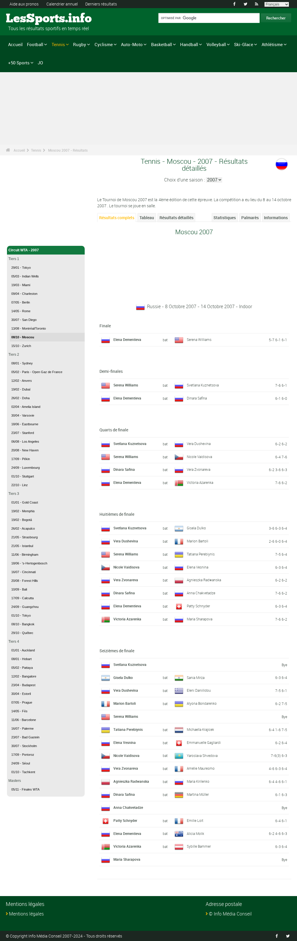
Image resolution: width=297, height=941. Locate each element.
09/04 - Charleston (24, 293)
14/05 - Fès (19, 711)
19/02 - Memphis (23, 511)
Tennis (58, 44)
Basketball (161, 44)
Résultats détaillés (176, 217)
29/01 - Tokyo (21, 267)
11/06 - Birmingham (24, 554)
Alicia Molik (195, 833)
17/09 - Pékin (20, 459)
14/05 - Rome (20, 311)
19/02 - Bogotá (21, 520)
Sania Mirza (195, 677)
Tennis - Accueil (21, 238)
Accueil (15, 44)
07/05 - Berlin (20, 302)
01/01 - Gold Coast (24, 502)
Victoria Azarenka (200, 482)
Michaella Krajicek (200, 729)
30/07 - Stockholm (24, 746)
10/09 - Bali (19, 589)
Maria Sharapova (199, 619)
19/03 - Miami (20, 285)
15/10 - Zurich (21, 346)
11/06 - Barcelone (23, 720)
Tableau (147, 217)
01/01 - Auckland (23, 650)
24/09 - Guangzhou (25, 606)
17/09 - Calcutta (22, 598)
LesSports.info (28, 19)
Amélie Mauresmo (201, 768)
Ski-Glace (243, 44)
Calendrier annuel (62, 4)
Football (35, 44)
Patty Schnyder (198, 606)
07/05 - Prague (21, 702)
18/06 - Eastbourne (24, 424)
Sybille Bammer (199, 846)
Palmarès (250, 217)
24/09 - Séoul (20, 763)
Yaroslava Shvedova (202, 755)
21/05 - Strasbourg (24, 537)
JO (40, 63)
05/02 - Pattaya (22, 667)
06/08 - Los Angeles (25, 441)
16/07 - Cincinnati (23, 572)
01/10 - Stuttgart (22, 476)
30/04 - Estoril (21, 693)
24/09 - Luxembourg (25, 467)
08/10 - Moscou (22, 337)
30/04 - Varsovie (22, 415)
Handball (189, 44)
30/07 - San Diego (24, 319)
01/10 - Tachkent (23, 772)
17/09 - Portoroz (22, 754)
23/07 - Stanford (22, 433)
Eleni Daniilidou (199, 690)
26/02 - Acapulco (23, 528)
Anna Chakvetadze (201, 593)
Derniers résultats (101, 4)
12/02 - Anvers (21, 380)
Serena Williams (199, 339)
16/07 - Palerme (22, 728)
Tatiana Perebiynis (201, 554)
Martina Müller (198, 794)
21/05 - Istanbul (22, 546)
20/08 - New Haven (25, 450)
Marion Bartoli (197, 541)
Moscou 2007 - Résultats (68, 150)
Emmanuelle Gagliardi (204, 742)
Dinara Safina (197, 398)
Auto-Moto (132, 44)
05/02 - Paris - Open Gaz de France (36, 372)
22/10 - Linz (19, 485)
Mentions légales (26, 914)
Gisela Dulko (196, 528)
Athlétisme (272, 44)
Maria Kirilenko (198, 781)
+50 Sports (19, 63)
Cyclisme (104, 44)
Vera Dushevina (199, 443)
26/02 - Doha (20, 398)
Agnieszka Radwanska (204, 579)
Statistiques (224, 217)
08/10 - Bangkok (23, 624)
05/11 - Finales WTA (25, 789)
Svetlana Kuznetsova (203, 385)
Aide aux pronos (24, 4)
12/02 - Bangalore (23, 676)
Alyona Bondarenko (202, 703)
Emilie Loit (195, 820)
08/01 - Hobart (21, 659)
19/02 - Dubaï (20, 389)
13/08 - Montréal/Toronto (28, 328)
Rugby (79, 44)
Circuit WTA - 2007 (23, 250)
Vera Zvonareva (198, 469)
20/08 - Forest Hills (24, 580)
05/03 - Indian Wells (25, 276)
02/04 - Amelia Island (25, 406)
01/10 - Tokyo (21, 615)
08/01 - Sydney (22, 363)
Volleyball (216, 44)
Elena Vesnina (197, 567)
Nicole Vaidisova (199, 456)
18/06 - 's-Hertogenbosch (29, 563)
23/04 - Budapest (23, 685)
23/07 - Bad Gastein (25, 737)
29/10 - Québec (22, 633)
